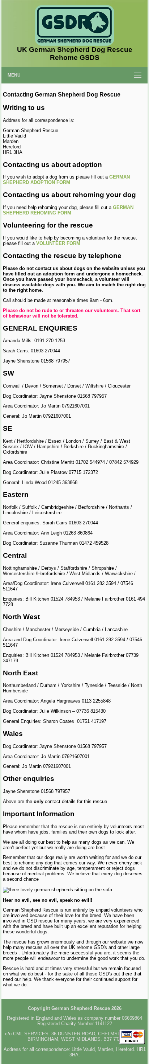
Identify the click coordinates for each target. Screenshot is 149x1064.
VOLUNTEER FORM (58, 243)
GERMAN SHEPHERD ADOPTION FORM (66, 179)
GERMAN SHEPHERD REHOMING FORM (68, 210)
